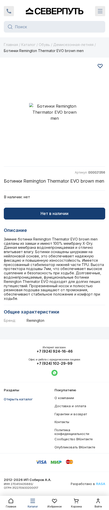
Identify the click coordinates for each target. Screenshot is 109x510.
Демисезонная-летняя (73, 44)
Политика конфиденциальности (72, 432)
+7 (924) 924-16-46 (55, 351)
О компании (64, 398)
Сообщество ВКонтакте (74, 439)
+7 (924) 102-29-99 (54, 363)
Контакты (62, 422)
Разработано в (88, 484)
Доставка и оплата (70, 406)
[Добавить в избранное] (100, 65)
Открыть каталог (18, 399)
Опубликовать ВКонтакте (75, 447)
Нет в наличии (54, 213)
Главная (11, 44)
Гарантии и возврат (71, 414)
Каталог (28, 44)
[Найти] (9, 27)
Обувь (44, 44)
